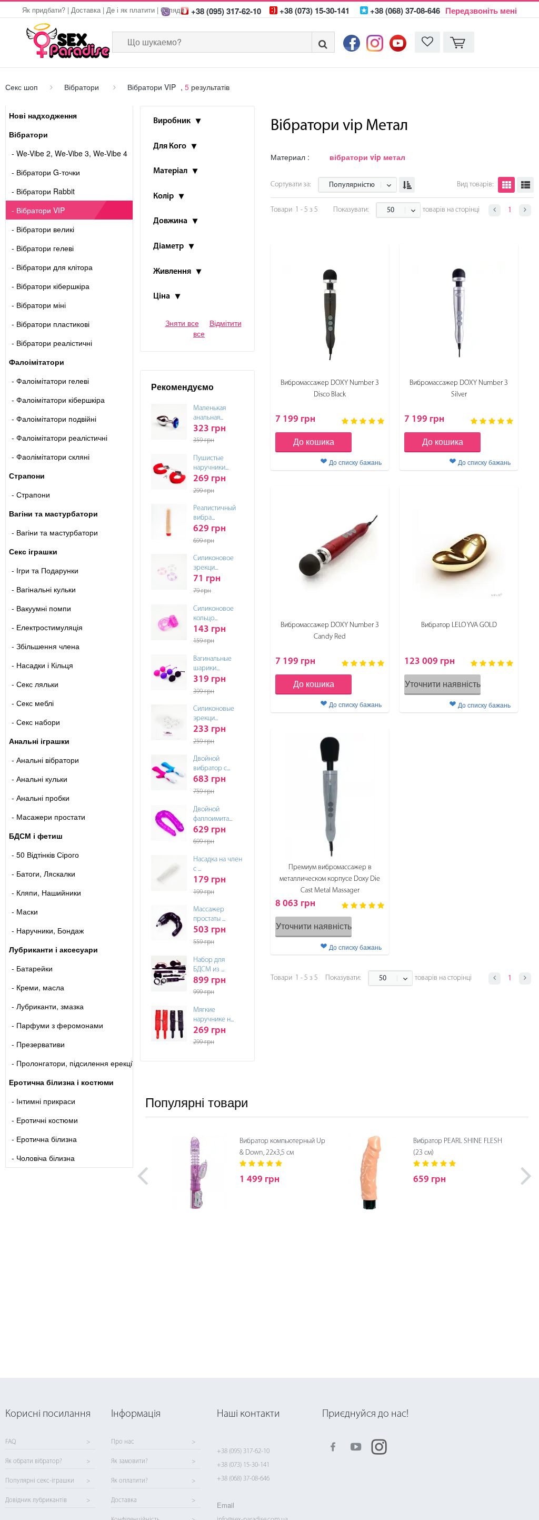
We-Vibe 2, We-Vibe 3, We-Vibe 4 (69, 153)
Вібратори (81, 87)
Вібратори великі (43, 229)
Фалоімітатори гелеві (50, 380)
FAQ (10, 1442)
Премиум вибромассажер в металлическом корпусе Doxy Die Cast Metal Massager (330, 879)
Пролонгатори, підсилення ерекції (72, 1063)
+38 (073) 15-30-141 (243, 1465)
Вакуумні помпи (41, 608)
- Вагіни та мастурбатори (55, 532)
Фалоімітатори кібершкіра (58, 399)
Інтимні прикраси (43, 1101)
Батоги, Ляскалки (43, 873)
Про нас (122, 1442)
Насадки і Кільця (42, 665)
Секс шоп (21, 87)
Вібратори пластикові (50, 324)
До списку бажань (355, 462)
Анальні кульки (39, 778)
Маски (25, 911)
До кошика (313, 441)
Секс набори (36, 722)
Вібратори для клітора (52, 267)
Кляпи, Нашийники (46, 892)
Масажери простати (48, 816)
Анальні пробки (40, 797)
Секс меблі (33, 703)
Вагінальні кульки (44, 589)
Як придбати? (43, 10)
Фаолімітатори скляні (50, 456)
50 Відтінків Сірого (45, 854)
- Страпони (31, 494)
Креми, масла (38, 987)
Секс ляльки (35, 684)
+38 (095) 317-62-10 (243, 1451)
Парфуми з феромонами (57, 1025)
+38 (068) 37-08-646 (243, 1478)
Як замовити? (129, 1461)
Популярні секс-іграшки (39, 1481)
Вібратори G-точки (46, 172)
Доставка (86, 10)
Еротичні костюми (45, 1120)
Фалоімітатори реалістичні (59, 437)
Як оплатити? (129, 1481)
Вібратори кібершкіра (50, 286)
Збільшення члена (45, 646)
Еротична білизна (44, 1139)
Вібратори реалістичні (52, 342)
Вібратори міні (39, 305)
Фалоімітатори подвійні (54, 418)
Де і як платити (130, 10)
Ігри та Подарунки (45, 570)
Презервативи (38, 1044)
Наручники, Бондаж (48, 930)
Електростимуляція (47, 627)
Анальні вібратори (45, 759)
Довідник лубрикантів (36, 1500)
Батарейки (32, 968)
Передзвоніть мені (481, 10)
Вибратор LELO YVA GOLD (459, 625)
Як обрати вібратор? (33, 1461)
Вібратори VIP (151, 87)
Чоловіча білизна (43, 1158)
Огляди (172, 10)
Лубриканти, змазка (48, 1006)
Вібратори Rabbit (43, 191)
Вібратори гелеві (43, 248)
